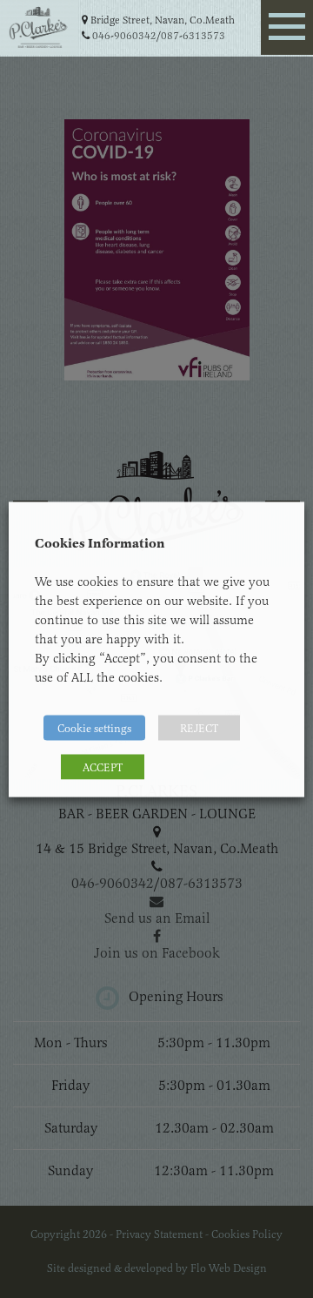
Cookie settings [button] (94, 727)
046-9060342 (124, 36)
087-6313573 (193, 36)
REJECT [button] (199, 727)
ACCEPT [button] (103, 766)
